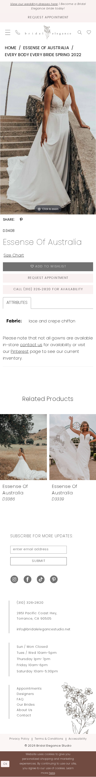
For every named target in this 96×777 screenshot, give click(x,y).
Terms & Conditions (49, 739)
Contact (24, 715)
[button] (7, 32)
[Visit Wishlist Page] (89, 32)
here (52, 773)
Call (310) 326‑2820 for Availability (48, 289)
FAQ (20, 699)
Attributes (16, 303)
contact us (31, 345)
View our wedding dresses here (34, 4)
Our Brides (26, 704)
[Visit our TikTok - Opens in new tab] (41, 579)
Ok (5, 763)
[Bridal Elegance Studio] (48, 32)
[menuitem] (7, 32)
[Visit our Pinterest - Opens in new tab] (54, 579)
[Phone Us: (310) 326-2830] (18, 32)
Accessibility (78, 739)
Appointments (29, 688)
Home (10, 48)
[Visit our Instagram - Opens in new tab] (14, 579)
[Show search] (79, 32)
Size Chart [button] (14, 256)
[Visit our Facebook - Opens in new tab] (27, 579)
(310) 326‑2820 (30, 603)
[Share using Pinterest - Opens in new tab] (21, 220)
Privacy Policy (19, 739)
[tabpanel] (48, 138)
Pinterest (20, 352)
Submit (39, 561)
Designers (25, 694)
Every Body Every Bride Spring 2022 (43, 55)
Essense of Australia (46, 48)
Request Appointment (48, 278)
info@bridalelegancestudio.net (44, 629)
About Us (25, 710)
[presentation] (23, 447)
